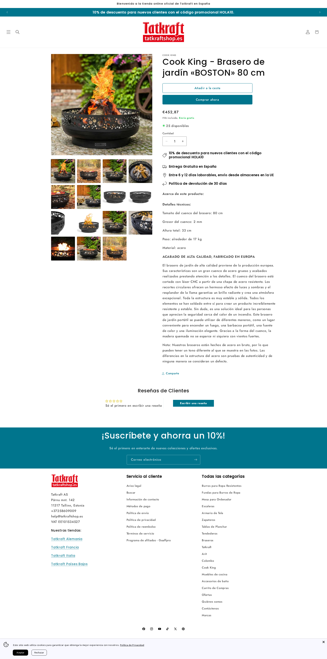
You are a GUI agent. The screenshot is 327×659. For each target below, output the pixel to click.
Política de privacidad (141, 520)
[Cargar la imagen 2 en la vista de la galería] (89, 171)
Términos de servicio (140, 533)
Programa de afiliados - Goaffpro (149, 540)
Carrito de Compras (215, 588)
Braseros (207, 540)
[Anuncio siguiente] (320, 12)
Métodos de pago (138, 506)
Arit (204, 554)
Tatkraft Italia (63, 555)
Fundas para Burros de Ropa (221, 493)
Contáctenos (210, 608)
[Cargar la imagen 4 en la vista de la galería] (140, 171)
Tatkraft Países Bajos (69, 564)
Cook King (209, 567)
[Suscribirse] (195, 459)
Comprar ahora (207, 99)
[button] (8, 32)
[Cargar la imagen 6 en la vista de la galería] (89, 197)
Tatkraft (207, 547)
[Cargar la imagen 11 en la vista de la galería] (115, 223)
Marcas (206, 615)
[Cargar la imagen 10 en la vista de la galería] (89, 223)
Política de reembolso (141, 527)
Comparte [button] (172, 373)
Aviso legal (134, 486)
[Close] (323, 642)
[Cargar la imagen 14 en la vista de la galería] (89, 248)
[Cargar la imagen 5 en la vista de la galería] (63, 197)
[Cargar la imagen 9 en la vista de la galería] (63, 223)
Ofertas (207, 595)
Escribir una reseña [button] (193, 403)
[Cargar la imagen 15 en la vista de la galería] (115, 248)
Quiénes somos (212, 602)
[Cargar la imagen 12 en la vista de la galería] (140, 223)
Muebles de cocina (214, 574)
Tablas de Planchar (214, 527)
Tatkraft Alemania (66, 539)
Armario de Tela (212, 513)
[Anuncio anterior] (7, 12)
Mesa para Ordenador (216, 499)
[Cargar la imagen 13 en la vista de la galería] (63, 248)
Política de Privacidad (132, 645)
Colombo (208, 561)
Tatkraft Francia (65, 547)
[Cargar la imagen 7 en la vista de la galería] (115, 197)
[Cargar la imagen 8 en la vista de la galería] (140, 197)
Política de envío (138, 513)
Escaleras (208, 506)
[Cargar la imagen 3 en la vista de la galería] (115, 171)
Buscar (131, 493)
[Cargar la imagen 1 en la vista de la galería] (63, 171)
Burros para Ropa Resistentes (221, 486)
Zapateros (208, 520)
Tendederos (209, 533)
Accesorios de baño (215, 581)
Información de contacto (143, 499)
